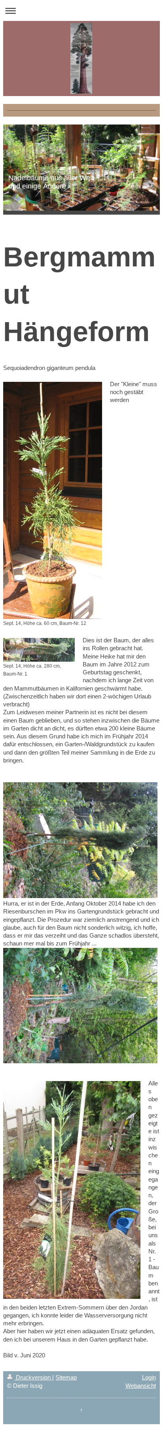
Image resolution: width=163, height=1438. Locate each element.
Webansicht (140, 1385)
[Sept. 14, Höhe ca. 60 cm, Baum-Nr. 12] (52, 500)
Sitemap (66, 1377)
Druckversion (33, 1377)
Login (149, 1377)
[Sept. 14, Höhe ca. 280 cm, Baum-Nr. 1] (39, 650)
